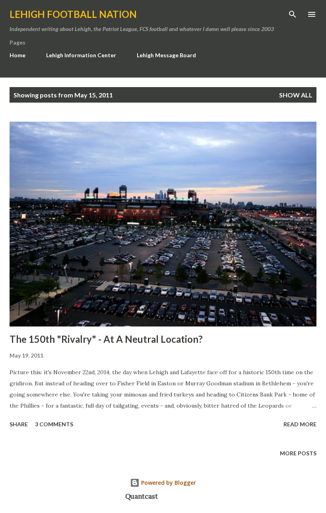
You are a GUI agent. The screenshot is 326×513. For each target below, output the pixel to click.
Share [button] (19, 424)
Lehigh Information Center (81, 55)
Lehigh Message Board (166, 55)
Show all (295, 95)
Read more (299, 424)
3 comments (54, 424)
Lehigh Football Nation (73, 14)
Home (17, 55)
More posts (298, 453)
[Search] (292, 14)
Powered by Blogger (168, 482)
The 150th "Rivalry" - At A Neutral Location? (106, 339)
